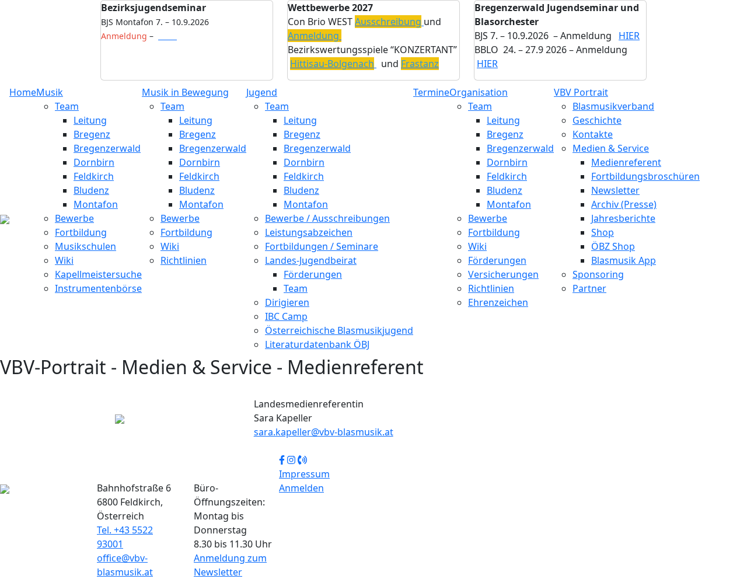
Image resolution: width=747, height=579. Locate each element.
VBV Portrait (581, 92)
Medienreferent (626, 162)
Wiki (64, 260)
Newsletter (615, 190)
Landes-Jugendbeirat (311, 260)
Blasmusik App (623, 260)
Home (22, 92)
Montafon (96, 204)
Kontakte (593, 134)
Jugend (261, 92)
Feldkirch (94, 176)
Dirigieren (287, 302)
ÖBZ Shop (613, 246)
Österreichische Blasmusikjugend (339, 330)
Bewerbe (74, 218)
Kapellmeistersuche (98, 274)
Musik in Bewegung (185, 92)
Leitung (90, 120)
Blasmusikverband (613, 106)
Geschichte (597, 120)
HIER (629, 35)
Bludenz (91, 190)
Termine (431, 92)
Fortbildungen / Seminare (321, 246)
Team (67, 106)
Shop (602, 232)
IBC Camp (286, 316)
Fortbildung (81, 232)
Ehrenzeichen (498, 302)
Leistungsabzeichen (308, 232)
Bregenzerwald (107, 148)
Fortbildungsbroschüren (645, 176)
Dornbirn (94, 162)
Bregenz (92, 134)
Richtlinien (183, 260)
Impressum (304, 474)
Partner (589, 288)
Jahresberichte (623, 218)
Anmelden (301, 488)
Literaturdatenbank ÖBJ (317, 344)
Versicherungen (503, 274)
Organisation (478, 92)
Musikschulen (85, 246)
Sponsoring (598, 274)
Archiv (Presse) (624, 204)
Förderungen (313, 274)
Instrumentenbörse (98, 288)
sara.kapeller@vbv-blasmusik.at (323, 431)
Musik (49, 92)
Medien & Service (611, 148)
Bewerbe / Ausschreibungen (327, 218)
